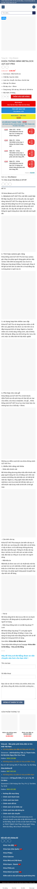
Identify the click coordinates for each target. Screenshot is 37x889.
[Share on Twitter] (6, 184)
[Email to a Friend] (10, 184)
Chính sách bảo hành (10, 800)
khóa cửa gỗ (8, 180)
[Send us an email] (6, 840)
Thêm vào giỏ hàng (21, 96)
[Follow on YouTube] (9, 840)
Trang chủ (4, 58)
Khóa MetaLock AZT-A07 (19, 180)
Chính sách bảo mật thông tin (13, 810)
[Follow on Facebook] (2, 840)
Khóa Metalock (13, 58)
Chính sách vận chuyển (11, 813)
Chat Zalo (14, 888)
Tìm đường (5, 888)
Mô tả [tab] (3, 188)
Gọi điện (23, 888)
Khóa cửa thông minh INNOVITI (9, 733)
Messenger (32, 888)
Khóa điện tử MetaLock (17, 641)
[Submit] (34, 13)
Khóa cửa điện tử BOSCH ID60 (27, 733)
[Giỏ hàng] (33, 7)
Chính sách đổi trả (9, 803)
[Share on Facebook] (3, 184)
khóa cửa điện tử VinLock (18, 749)
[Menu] (3, 7)
